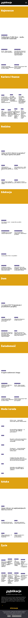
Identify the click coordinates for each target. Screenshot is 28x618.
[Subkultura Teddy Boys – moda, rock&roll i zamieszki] (14, 25)
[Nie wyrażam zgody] (26, 614)
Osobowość (4, 64)
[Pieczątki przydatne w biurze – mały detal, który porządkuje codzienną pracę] (14, 92)
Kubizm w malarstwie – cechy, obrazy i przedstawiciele (19, 536)
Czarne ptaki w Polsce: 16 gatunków (9, 255)
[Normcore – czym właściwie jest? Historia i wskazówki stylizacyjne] (5, 451)
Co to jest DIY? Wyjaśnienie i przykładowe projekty (11, 306)
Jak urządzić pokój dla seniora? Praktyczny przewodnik (6, 320)
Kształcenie (4, 220)
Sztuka (3, 506)
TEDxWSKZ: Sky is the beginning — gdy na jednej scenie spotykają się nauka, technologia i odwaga (20, 269)
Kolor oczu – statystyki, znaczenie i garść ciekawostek (18, 421)
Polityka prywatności (16, 616)
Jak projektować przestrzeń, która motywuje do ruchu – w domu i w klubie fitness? (17, 114)
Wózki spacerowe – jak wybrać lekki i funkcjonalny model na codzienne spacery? (17, 578)
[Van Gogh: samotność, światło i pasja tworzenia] (20, 517)
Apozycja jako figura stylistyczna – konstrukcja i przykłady (20, 233)
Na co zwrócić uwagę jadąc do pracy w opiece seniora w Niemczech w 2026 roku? (23, 114)
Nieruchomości (17, 49)
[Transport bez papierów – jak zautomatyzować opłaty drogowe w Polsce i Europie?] (11, 108)
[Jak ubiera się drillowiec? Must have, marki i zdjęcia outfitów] (5, 470)
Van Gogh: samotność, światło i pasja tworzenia (19, 523)
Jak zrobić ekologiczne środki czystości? (19, 320)
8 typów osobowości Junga (10, 373)
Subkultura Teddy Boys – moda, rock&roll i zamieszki (12, 38)
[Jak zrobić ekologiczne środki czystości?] (20, 314)
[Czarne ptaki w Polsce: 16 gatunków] (14, 246)
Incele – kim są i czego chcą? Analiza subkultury (6, 52)
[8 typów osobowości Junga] (14, 360)
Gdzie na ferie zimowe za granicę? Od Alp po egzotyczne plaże (13, 153)
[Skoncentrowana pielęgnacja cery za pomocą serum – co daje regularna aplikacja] (5, 558)
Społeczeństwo (4, 35)
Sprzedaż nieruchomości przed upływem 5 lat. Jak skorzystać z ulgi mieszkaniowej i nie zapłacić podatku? (19, 53)
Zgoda (9, 616)
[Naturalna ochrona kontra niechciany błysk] (11, 558)
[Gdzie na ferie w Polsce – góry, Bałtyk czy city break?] (20, 177)
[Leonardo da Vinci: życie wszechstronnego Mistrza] (7, 517)
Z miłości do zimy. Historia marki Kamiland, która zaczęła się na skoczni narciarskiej (18, 459)
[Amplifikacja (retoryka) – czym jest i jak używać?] (7, 227)
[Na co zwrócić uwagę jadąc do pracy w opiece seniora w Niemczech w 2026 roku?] (24, 107)
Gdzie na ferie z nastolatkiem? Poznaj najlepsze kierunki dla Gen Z (7, 168)
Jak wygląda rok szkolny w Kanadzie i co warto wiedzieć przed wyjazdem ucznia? (4, 578)
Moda (2, 454)
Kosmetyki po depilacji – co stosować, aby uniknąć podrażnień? (17, 431)
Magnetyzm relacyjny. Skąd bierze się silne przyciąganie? (20, 67)
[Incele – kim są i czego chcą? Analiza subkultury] (7, 46)
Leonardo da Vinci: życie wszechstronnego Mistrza (7, 523)
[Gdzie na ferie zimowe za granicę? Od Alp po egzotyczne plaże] (14, 141)
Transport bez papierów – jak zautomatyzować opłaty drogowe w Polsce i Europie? (11, 114)
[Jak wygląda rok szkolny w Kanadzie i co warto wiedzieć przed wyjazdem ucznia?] (4, 572)
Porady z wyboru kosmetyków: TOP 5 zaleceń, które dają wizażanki (18, 440)
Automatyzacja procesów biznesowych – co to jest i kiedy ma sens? (24, 577)
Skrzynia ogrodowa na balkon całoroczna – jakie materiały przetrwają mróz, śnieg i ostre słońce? (20, 334)
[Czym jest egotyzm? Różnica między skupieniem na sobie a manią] (7, 61)
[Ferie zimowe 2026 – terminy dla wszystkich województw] (14, 213)
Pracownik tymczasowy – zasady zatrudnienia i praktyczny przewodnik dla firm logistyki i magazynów (22, 100)
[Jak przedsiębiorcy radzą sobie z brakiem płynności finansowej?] (4, 108)
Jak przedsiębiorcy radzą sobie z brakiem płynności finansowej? (4, 113)
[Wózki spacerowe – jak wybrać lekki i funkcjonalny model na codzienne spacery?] (17, 572)
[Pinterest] (2, 605)
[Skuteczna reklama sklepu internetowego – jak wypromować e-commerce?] (24, 558)
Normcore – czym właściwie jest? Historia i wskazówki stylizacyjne (17, 449)
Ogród (16, 330)
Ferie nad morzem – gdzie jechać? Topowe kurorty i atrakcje (20, 168)
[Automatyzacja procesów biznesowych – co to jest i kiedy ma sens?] (24, 572)
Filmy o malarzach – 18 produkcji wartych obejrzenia (6, 536)
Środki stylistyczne (5, 230)
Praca (20, 94)
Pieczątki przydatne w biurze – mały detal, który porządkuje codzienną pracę (13, 99)
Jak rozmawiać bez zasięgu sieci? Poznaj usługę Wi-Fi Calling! (17, 563)
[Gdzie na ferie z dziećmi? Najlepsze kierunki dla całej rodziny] (7, 177)
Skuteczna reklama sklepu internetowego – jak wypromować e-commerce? (24, 564)
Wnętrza (3, 303)
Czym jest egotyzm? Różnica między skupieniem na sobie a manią (7, 67)
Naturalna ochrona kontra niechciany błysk (10, 562)
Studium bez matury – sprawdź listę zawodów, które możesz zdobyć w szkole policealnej (6, 269)
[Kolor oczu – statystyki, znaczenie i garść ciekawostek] (5, 423)
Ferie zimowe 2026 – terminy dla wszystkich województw (11, 223)
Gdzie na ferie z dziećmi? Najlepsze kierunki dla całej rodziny (7, 182)
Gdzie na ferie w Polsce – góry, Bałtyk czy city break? (20, 182)
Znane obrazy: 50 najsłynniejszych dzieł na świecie (13, 509)
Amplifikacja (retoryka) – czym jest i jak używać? (7, 233)
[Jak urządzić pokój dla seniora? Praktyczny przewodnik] (7, 314)
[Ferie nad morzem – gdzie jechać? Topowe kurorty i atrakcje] (20, 162)
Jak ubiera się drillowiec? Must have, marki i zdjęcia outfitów (17, 468)
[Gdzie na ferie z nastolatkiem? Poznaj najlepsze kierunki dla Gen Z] (7, 162)
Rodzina (3, 151)
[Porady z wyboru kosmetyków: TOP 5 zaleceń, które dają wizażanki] (5, 441)
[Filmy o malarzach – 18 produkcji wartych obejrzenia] (7, 530)
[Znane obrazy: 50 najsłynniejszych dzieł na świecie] (14, 496)
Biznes (3, 95)
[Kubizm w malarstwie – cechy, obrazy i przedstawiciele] (20, 530)
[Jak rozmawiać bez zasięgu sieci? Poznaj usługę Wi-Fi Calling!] (17, 558)
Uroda (3, 426)
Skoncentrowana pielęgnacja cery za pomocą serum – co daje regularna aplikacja (5, 564)
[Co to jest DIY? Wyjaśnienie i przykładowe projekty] (14, 293)
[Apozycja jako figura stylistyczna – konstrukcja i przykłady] (20, 227)
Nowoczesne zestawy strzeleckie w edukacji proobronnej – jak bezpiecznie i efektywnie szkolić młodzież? (11, 579)
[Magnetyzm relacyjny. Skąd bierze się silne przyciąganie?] (20, 61)
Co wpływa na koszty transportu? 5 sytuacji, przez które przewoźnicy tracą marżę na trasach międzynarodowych (5, 99)
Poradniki (3, 560)
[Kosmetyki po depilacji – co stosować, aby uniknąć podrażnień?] (5, 432)
